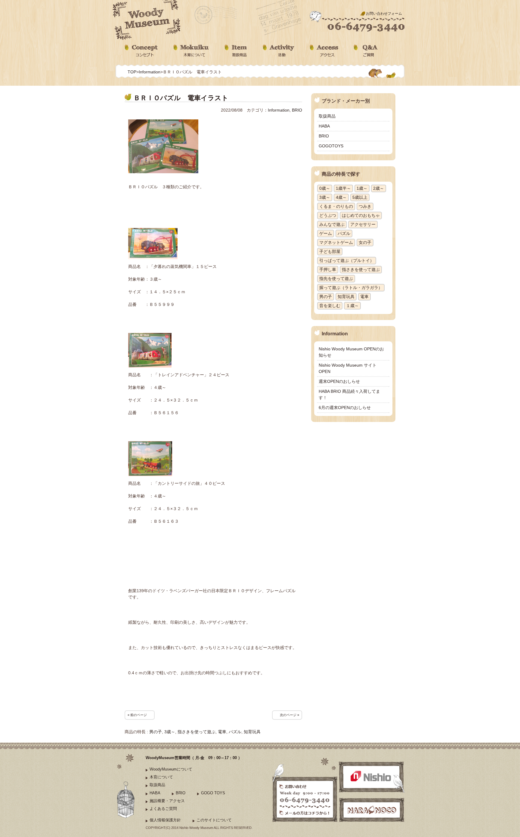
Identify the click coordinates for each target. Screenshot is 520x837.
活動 (279, 50)
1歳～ (362, 188)
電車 (222, 731)
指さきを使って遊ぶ (196, 731)
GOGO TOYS (213, 793)
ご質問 (366, 50)
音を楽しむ (329, 305)
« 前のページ (137, 715)
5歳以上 (359, 197)
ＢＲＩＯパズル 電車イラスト (181, 98)
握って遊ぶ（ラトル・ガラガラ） (350, 287)
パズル (235, 731)
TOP (132, 71)
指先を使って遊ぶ (336, 278)
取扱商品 (236, 50)
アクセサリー (363, 224)
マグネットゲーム (336, 242)
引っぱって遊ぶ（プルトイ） (346, 260)
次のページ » (289, 715)
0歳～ (324, 188)
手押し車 (327, 269)
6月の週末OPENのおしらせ (345, 407)
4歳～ (341, 197)
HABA (324, 126)
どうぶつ (327, 215)
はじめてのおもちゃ (361, 215)
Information (149, 71)
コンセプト (141, 50)
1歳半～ (343, 188)
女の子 (365, 242)
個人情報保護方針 (165, 820)
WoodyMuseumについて (171, 769)
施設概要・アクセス (167, 801)
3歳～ (169, 731)
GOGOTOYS (331, 145)
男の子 (155, 731)
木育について (191, 50)
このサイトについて (214, 820)
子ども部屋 (329, 251)
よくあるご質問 (163, 808)
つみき (365, 206)
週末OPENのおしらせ (339, 381)
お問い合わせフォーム (384, 13)
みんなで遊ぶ (332, 224)
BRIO (297, 110)
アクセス (324, 50)
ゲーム (325, 233)
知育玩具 (252, 731)
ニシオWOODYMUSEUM (147, 20)
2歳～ (378, 188)
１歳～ (352, 305)
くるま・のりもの (336, 206)
